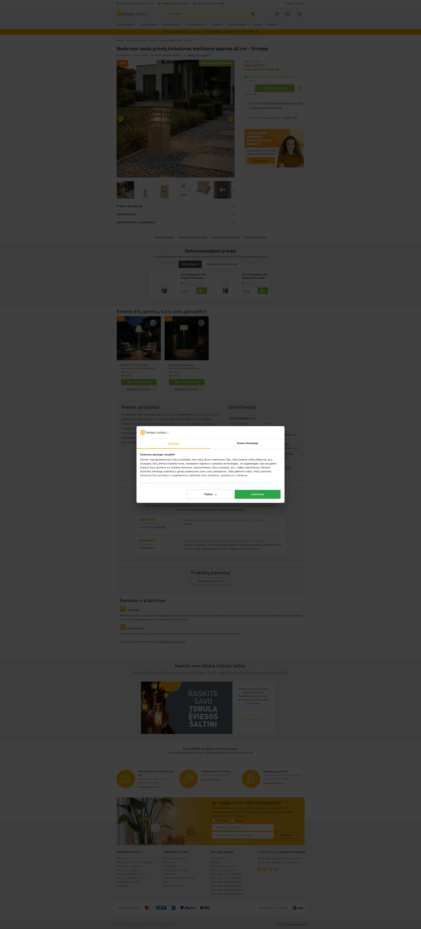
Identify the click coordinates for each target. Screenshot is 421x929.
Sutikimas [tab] (173, 443)
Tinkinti (208, 494)
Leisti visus (257, 494)
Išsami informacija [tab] (247, 443)
